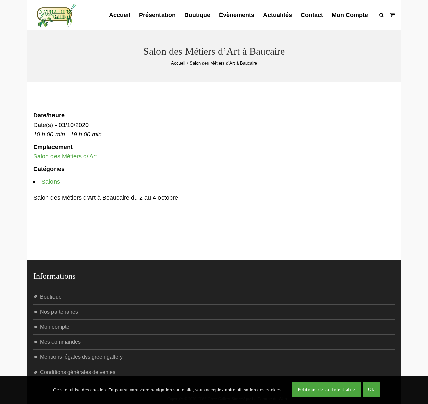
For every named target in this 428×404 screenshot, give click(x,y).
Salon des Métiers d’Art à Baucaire (223, 63)
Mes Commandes (60, 342)
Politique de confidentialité (326, 389)
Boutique (197, 15)
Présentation (157, 15)
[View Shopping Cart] (392, 15)
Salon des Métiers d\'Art (65, 156)
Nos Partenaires (59, 312)
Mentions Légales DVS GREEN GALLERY (81, 357)
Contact (312, 15)
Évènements (236, 15)
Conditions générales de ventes (77, 372)
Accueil (119, 15)
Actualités (277, 15)
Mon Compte (350, 15)
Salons (50, 181)
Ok (371, 389)
